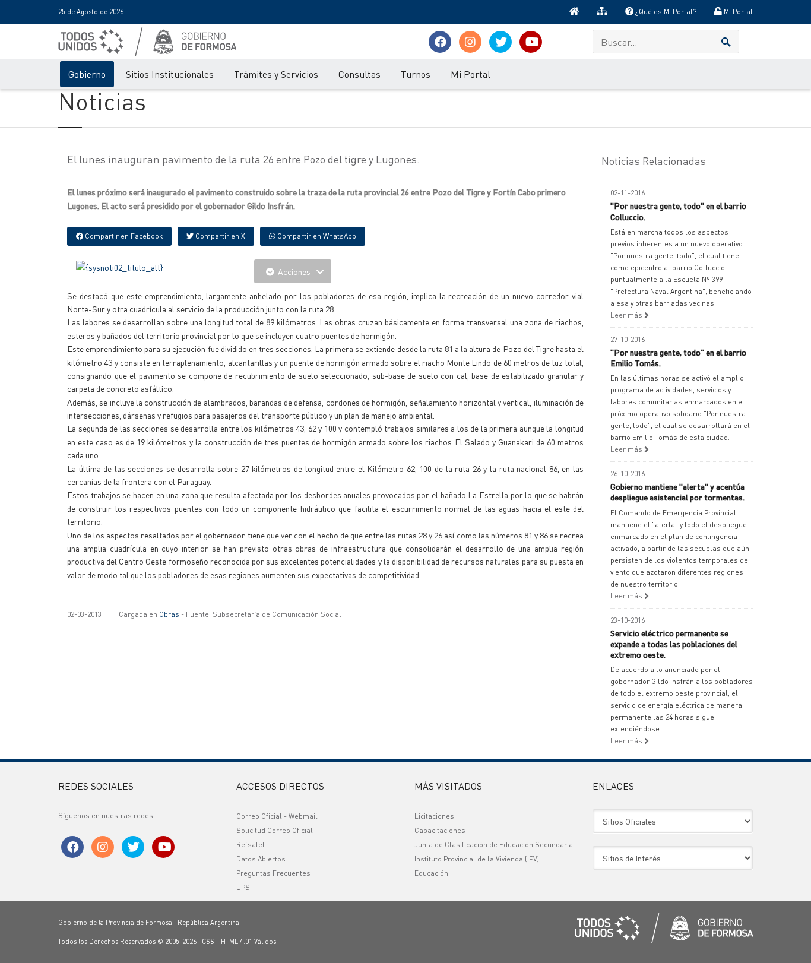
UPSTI (246, 887)
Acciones (294, 271)
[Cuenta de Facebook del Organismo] (440, 42)
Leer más (627, 315)
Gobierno (87, 74)
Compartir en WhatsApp (315, 236)
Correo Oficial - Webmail (277, 816)
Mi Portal (737, 11)
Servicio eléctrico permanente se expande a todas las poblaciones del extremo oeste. (673, 644)
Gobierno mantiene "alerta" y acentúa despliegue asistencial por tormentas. (677, 491)
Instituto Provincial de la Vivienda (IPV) (476, 858)
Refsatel (250, 844)
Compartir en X (219, 236)
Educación (431, 873)
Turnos (415, 74)
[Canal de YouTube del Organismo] (530, 42)
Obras (169, 614)
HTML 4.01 (236, 941)
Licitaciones (434, 816)
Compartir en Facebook (123, 236)
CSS (208, 941)
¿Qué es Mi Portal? (664, 11)
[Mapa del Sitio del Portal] (602, 12)
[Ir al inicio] (574, 12)
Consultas (359, 74)
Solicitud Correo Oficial (274, 830)
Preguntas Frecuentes (273, 873)
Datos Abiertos (261, 858)
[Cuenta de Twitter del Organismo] (500, 42)
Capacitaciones (439, 830)
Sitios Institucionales (170, 74)
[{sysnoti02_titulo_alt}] (119, 266)
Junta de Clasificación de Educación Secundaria (493, 844)
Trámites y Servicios (276, 74)
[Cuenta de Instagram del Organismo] (470, 42)
